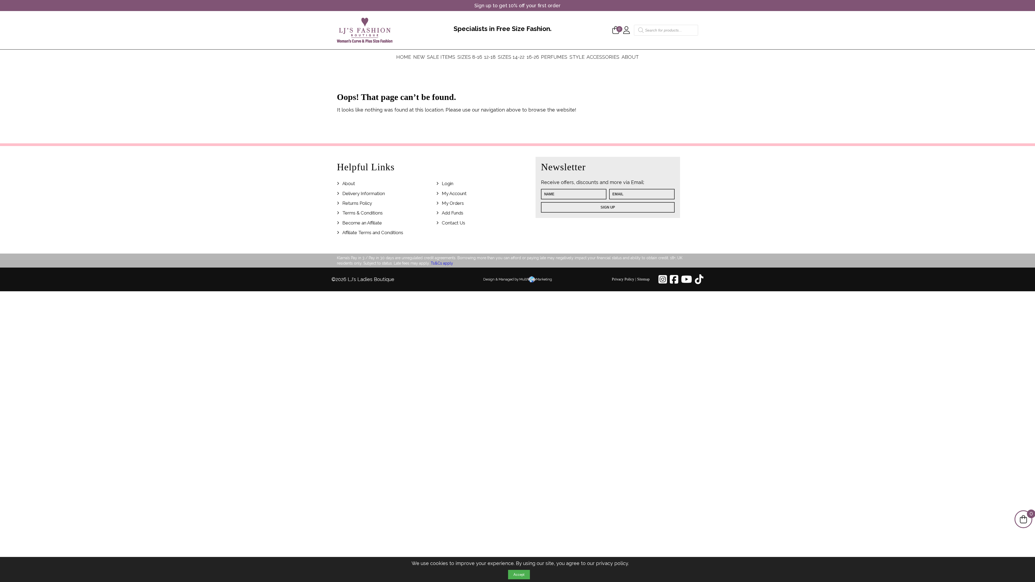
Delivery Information (363, 193)
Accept (519, 575)
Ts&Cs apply (442, 263)
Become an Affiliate (362, 223)
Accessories (602, 57)
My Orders (453, 203)
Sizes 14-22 (511, 57)
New (419, 57)
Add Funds (452, 213)
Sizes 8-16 (469, 57)
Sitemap (643, 279)
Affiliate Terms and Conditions (372, 232)
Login (447, 183)
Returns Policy (357, 203)
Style (577, 57)
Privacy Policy (623, 279)
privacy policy (612, 563)
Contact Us (453, 223)
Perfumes (554, 57)
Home (403, 57)
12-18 (490, 57)
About (630, 57)
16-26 (533, 57)
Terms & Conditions (362, 213)
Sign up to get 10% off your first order (517, 5)
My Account (454, 193)
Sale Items (441, 57)
